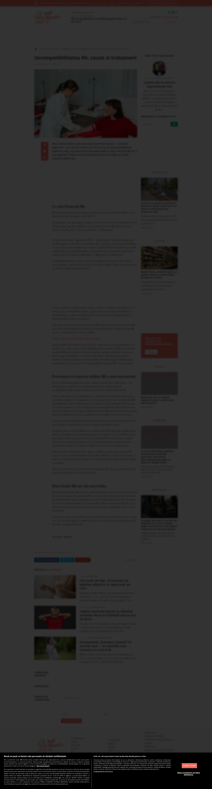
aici (60, 778)
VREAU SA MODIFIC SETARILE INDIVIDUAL (188, 774)
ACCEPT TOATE (189, 765)
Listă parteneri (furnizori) (103, 771)
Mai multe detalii (43, 766)
